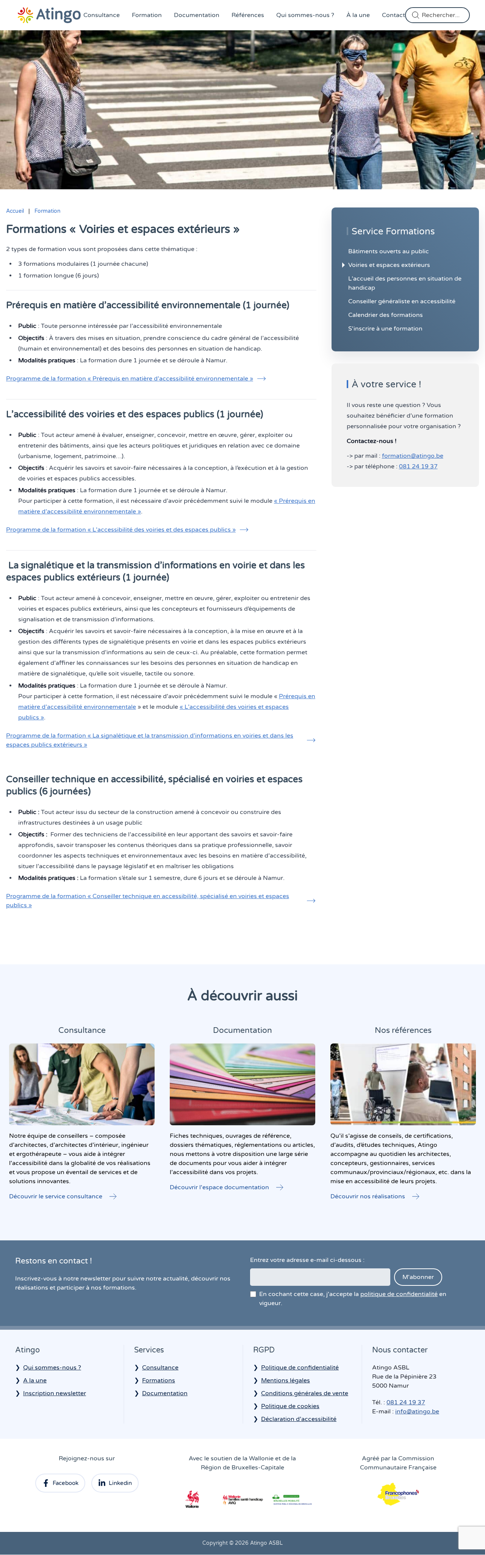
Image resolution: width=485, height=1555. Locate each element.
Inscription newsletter (54, 1393)
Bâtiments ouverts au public (388, 251)
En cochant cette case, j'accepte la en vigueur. (352, 1298)
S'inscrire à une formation (385, 328)
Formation (147, 15)
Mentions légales (285, 1380)
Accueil (15, 211)
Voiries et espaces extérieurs (389, 265)
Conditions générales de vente (304, 1393)
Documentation (196, 15)
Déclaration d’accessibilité (298, 1419)
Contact (393, 15)
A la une (35, 1380)
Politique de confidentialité (300, 1367)
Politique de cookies (290, 1406)
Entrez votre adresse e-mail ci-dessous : (307, 1260)
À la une (358, 15)
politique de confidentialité (399, 1294)
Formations (158, 1380)
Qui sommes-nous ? (305, 15)
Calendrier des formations (385, 315)
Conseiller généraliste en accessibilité (401, 301)
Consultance (101, 15)
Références (248, 15)
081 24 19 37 (418, 466)
